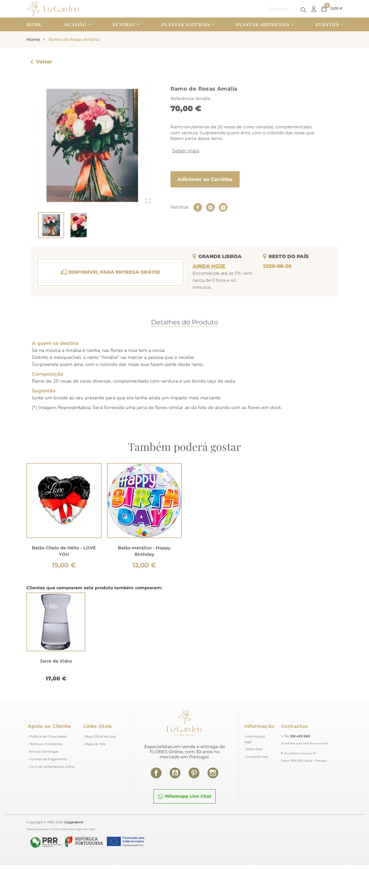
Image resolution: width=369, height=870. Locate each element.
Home (34, 24)
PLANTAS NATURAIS (186, 24)
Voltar (44, 62)
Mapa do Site (95, 744)
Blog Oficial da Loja (100, 736)
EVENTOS (327, 24)
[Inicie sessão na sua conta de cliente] (313, 8)
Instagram (212, 773)
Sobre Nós (254, 749)
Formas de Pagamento (48, 759)
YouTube (175, 773)
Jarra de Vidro (56, 661)
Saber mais (185, 151)
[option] (56, 638)
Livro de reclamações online (52, 767)
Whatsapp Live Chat (187, 796)
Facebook (156, 773)
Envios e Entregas (43, 751)
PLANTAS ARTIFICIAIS (262, 24)
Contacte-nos (257, 757)
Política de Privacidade (47, 736)
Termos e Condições (45, 744)
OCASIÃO (75, 24)
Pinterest (194, 773)
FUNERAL (124, 24)
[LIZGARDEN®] (52, 8)
